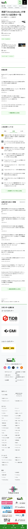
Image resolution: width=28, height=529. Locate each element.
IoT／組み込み (5, 415)
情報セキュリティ (5, 462)
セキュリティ (4, 442)
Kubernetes (10, 7)
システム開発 (18, 415)
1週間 (13, 131)
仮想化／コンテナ (19, 413)
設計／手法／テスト (19, 420)
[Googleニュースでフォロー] (17, 367)
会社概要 (7, 380)
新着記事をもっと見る (14, 113)
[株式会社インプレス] (13, 490)
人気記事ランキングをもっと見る (14, 191)
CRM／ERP (18, 430)
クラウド (3, 413)
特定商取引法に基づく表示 (20, 377)
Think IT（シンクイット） (6, 2)
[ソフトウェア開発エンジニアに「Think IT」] (19, 499)
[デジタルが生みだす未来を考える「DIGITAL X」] (19, 516)
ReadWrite (18, 479)
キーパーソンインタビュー (7, 460)
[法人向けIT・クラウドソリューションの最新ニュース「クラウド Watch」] (7, 508)
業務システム (18, 457)
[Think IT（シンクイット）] (11, 361)
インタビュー (18, 474)
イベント (4, 477)
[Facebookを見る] (9, 367)
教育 (3, 450)
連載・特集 (3, 5)
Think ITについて (5, 400)
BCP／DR (4, 440)
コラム (17, 477)
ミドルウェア (18, 418)
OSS (3, 432)
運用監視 (17, 440)
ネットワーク (21, 5)
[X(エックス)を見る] (13, 367)
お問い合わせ (7, 375)
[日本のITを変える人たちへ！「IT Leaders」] (19, 508)
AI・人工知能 (4, 7)
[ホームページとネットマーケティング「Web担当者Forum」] (7, 503)
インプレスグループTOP (19, 380)
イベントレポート (24, 7)
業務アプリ (18, 425)
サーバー (15, 5)
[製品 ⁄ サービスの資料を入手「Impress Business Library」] (7, 516)
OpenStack (17, 7)
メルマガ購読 (4, 394)
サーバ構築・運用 (19, 462)
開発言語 (4, 423)
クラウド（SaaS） (5, 428)
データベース (4, 420)
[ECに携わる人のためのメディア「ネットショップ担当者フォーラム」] (19, 512)
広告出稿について (19, 400)
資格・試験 (4, 445)
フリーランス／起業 (6, 447)
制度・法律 (18, 450)
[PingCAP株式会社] (10, 318)
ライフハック (18, 447)
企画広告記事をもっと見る (15, 289)
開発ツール (18, 423)
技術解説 (17, 472)
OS (3, 418)
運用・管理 (18, 435)
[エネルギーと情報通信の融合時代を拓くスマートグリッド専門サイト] (7, 512)
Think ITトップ (4, 298)
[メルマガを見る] (5, 367)
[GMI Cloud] (10, 331)
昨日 (5, 131)
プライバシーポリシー (9, 376)
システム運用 (18, 437)
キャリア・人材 (18, 445)
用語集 (2, 300)
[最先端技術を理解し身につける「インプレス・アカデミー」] (19, 521)
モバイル (4, 430)
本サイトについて (8, 371)
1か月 (21, 131)
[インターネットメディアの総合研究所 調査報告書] (19, 503)
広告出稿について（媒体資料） (20, 372)
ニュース (4, 472)
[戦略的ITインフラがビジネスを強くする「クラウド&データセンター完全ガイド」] (7, 499)
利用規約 (18, 375)
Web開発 (4, 425)
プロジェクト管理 (5, 437)
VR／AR (17, 432)
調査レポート (18, 460)
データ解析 (18, 428)
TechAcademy (5, 479)
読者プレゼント (5, 398)
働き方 (17, 442)
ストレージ (18, 410)
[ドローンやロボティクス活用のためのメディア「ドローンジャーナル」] (7, 521)
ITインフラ (9, 5)
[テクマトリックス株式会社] (8, 348)
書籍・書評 (4, 474)
